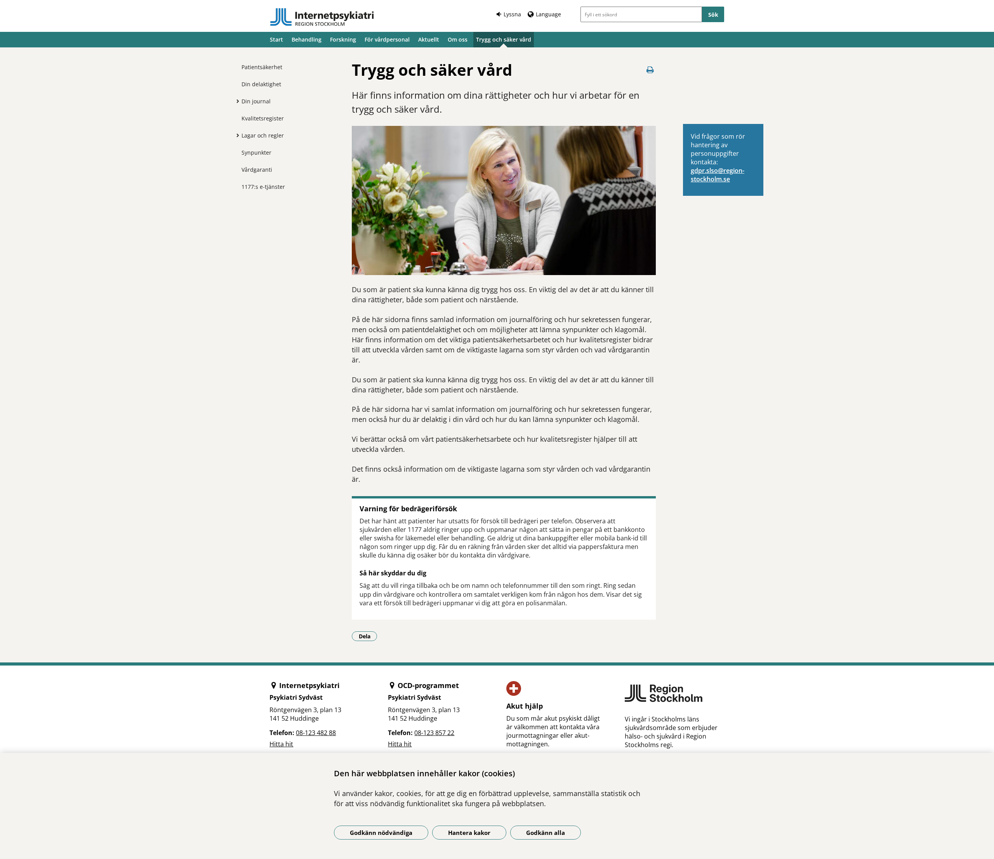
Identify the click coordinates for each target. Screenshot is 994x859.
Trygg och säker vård (503, 39)
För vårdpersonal (387, 39)
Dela (368, 636)
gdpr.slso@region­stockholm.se (717, 174)
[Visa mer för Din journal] (236, 101)
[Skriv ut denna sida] (650, 69)
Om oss (457, 39)
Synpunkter (256, 152)
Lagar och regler (263, 135)
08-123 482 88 (316, 732)
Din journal (256, 101)
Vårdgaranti (257, 169)
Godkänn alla (545, 832)
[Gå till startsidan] (322, 17)
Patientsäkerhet (262, 67)
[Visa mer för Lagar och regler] (236, 135)
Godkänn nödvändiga (381, 832)
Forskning (343, 39)
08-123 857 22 (434, 732)
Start (276, 39)
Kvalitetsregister (263, 118)
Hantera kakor (469, 832)
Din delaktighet (261, 84)
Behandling (306, 39)
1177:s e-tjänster (263, 186)
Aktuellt (428, 39)
